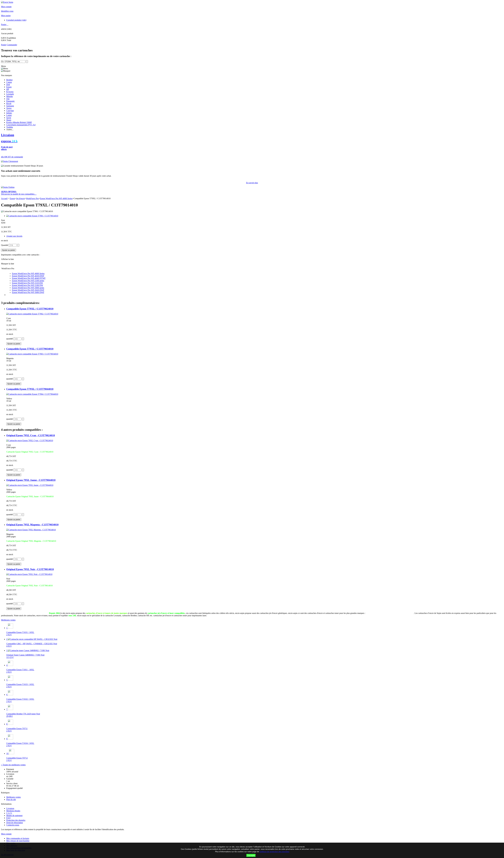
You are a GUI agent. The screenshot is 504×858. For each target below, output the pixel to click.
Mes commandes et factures (17, 838)
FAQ (8, 818)
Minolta (9, 96)
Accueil (4, 198)
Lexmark (10, 94)
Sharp (8, 120)
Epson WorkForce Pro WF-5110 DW (27, 283)
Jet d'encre (20, 198)
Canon (9, 82)
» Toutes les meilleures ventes (13, 765)
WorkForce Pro (32, 198)
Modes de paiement (14, 815)
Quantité (4, 245)
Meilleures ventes (8, 620)
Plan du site (11, 799)
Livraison (10, 808)
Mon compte (6, 7)
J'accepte (251, 855)
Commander (12, 45)
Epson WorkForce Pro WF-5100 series (28, 280)
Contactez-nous (12, 825)
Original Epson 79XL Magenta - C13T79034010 (32, 524)
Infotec (9, 113)
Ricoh (8, 103)
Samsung (10, 106)
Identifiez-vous (7, 11)
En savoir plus (252, 183)
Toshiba (9, 127)
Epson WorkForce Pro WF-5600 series (28, 288)
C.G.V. (9, 813)
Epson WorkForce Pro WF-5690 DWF (28, 292)
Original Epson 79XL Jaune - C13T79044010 (31, 480)
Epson (9, 87)
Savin (8, 118)
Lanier (9, 115)
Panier (4, 24)
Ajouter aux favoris (14, 236)
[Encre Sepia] (7, 2)
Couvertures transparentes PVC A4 (20, 125)
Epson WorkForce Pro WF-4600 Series (56, 198)
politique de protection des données (274, 852)
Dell (8, 84)
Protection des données (15, 820)
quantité (9, 339)
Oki (7, 99)
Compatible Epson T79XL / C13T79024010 (29, 308)
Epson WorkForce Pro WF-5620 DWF (28, 290)
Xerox (9, 108)
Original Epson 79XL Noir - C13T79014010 (30, 569)
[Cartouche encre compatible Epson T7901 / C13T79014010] (32, 216)
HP (7, 89)
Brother (9, 80)
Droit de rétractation (14, 822)
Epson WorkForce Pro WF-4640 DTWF (29, 278)
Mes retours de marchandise (17, 841)
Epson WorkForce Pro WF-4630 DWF (28, 276)
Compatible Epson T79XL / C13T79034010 (29, 348)
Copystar (10, 110)
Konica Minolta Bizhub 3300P (19, 122)
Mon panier (6, 15)
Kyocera (9, 92)
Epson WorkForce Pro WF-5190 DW (27, 285)
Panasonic (10, 101)
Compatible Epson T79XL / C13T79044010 (29, 389)
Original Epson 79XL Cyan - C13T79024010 (30, 435)
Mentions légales (13, 811)
